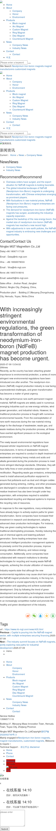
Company (17, 10)
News (9, 41)
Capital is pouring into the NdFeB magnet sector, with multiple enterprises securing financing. (26, 634)
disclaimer (35, 746)
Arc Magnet (18, 26)
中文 (8, 57)
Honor (15, 13)
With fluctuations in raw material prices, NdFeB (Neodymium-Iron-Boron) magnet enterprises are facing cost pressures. (30, 203)
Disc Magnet (18, 35)
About (9, 7)
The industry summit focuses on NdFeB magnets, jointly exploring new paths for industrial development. (28, 644)
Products (10, 20)
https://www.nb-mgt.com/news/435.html (24, 629)
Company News (20, 44)
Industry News (19, 48)
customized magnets (24, 69)
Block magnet (19, 23)
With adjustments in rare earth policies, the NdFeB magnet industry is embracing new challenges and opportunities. (31, 231)
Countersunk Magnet (22, 38)
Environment (18, 17)
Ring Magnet (18, 32)
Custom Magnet (20, 29)
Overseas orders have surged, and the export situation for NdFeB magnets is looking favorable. (30, 183)
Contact (10, 51)
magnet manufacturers (11, 740)
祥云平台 (25, 746)
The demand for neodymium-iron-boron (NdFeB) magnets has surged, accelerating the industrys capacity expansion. (30, 212)
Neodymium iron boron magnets (28, 66)
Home (9, 4)
